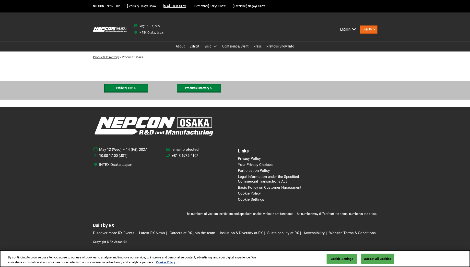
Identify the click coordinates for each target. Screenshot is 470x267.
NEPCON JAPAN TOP (106, 6)
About (180, 46)
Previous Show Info (280, 46)
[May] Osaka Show (174, 6)
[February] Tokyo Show (141, 6)
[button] (368, 29)
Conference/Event (235, 46)
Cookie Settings (342, 259)
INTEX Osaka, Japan (151, 32)
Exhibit (195, 46)
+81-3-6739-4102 (185, 155)
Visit (208, 46)
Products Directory (106, 57)
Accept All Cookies (377, 259)
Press (258, 46)
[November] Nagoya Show (249, 6)
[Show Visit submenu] (215, 46)
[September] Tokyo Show (209, 6)
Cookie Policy (165, 262)
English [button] (346, 29)
